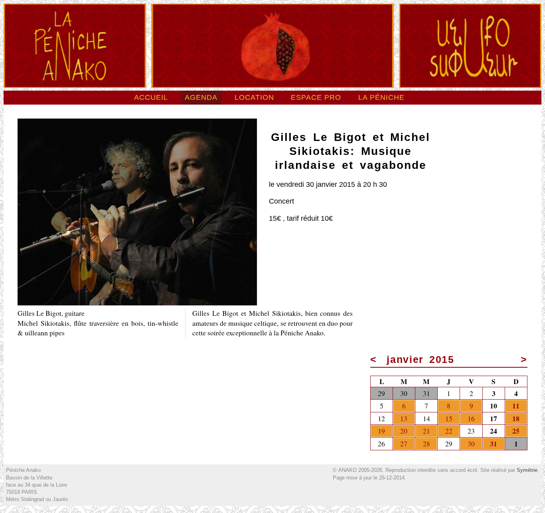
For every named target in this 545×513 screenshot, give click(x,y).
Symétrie (527, 470)
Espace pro (316, 97)
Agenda (201, 97)
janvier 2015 (420, 359)
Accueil (151, 97)
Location (254, 97)
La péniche (381, 97)
